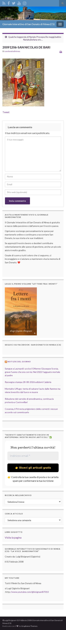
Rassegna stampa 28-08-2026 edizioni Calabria (28, 382)
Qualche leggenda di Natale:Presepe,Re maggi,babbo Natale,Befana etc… (34, 38)
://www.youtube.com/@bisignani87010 (29, 591)
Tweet (5, 112)
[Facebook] (9, 2)
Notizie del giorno (19, 361)
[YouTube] (19, 2)
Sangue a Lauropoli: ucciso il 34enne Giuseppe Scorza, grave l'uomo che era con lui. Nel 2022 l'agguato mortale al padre (32, 372)
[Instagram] (24, 2)
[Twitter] (13, 2)
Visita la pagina (13, 537)
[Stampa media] (61, 51)
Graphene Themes (29, 626)
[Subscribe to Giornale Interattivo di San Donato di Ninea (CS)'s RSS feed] (3, 2)
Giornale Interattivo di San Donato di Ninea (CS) (28, 24)
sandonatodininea (12, 51)
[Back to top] (59, 623)
